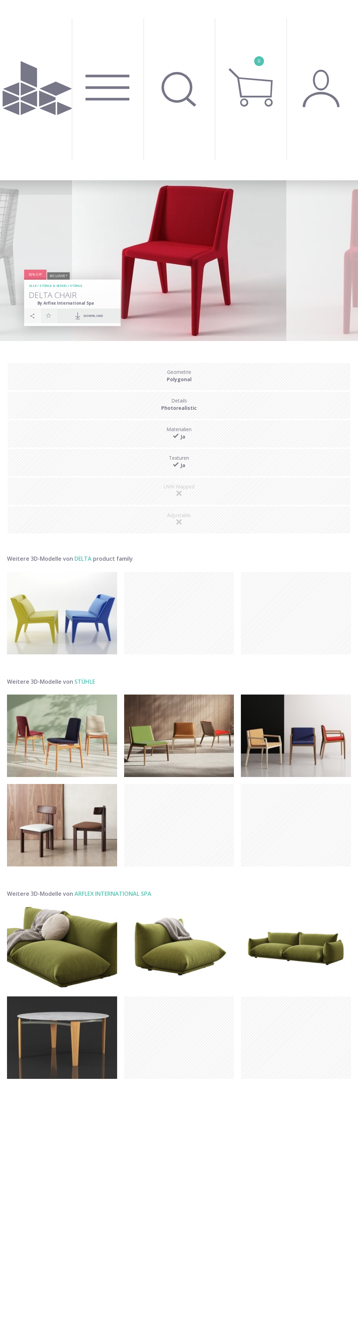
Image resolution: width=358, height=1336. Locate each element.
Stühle (76, 286)
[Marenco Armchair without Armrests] (179, 948)
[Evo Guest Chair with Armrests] (296, 736)
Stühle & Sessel (53, 286)
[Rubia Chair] (62, 825)
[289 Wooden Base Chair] (62, 736)
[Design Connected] (37, 90)
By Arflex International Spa (65, 303)
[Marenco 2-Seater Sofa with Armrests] (296, 948)
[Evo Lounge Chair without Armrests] (179, 736)
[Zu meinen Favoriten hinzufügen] (48, 315)
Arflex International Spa (112, 894)
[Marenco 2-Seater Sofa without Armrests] (62, 948)
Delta (83, 558)
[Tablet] (62, 1037)
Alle (33, 286)
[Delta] (62, 613)
